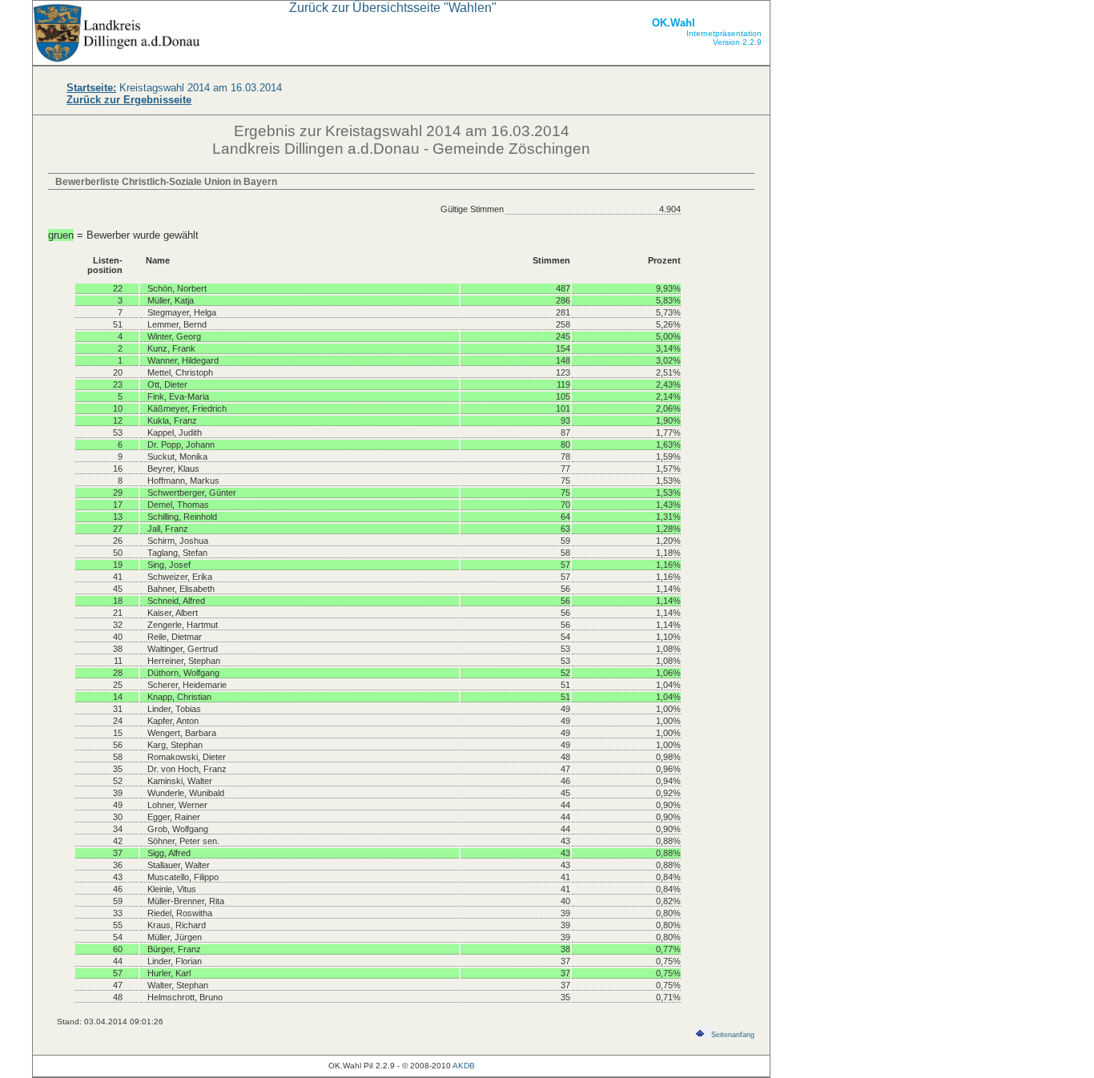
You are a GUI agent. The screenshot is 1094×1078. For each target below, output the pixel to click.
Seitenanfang (732, 1035)
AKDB (463, 1065)
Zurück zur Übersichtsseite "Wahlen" (393, 7)
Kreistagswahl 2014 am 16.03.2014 (174, 88)
